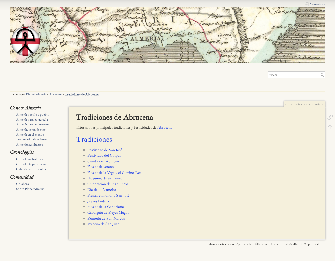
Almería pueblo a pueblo (32, 115)
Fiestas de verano (100, 167)
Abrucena (55, 94)
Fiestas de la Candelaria (105, 207)
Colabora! (23, 184)
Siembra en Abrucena (104, 161)
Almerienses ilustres (29, 145)
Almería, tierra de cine (31, 130)
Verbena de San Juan (103, 224)
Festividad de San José (104, 150)
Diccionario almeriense (31, 139)
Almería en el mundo (30, 135)
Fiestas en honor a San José (108, 195)
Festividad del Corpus (104, 155)
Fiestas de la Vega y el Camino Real (114, 172)
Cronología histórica (29, 159)
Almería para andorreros (32, 124)
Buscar (323, 75)
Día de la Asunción (102, 189)
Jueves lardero (98, 201)
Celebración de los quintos (107, 184)
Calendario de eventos (31, 169)
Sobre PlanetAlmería (30, 189)
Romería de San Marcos (106, 218)
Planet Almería (36, 94)
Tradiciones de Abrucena (82, 94)
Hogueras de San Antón (105, 178)
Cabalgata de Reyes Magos (108, 212)
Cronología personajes (31, 164)
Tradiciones (94, 139)
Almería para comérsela (32, 120)
